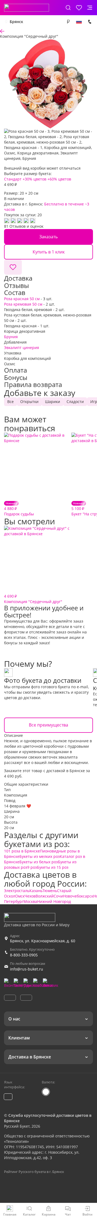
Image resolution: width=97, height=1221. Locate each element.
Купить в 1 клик (49, 252)
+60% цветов (59, 179)
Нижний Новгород (54, 901)
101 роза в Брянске (22, 851)
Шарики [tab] (52, 401)
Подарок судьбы (19, 508)
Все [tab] (10, 401)
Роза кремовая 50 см (23, 304)
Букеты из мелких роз (39, 856)
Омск (20, 896)
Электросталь (16, 890)
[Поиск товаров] (68, 7)
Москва (30, 901)
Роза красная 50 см (22, 298)
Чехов (30, 896)
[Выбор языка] (79, 21)
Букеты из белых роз (38, 861)
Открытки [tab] (29, 401)
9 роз (32, 867)
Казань (36, 890)
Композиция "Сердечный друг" (33, 599)
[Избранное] (79, 7)
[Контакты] (89, 21)
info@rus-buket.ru (26, 969)
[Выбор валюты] (68, 21)
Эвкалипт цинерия (21, 347)
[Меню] (89, 7)
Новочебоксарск (78, 896)
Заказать (48, 237)
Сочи (58, 896)
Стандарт (13, 179)
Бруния (11, 336)
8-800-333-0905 (24, 954)
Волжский (45, 896)
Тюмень (50, 890)
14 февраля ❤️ (17, 805)
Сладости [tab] (75, 401)
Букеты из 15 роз (52, 867)
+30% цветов (34, 179)
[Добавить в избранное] (13, 267)
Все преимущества (48, 725)
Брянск (16, 21)
